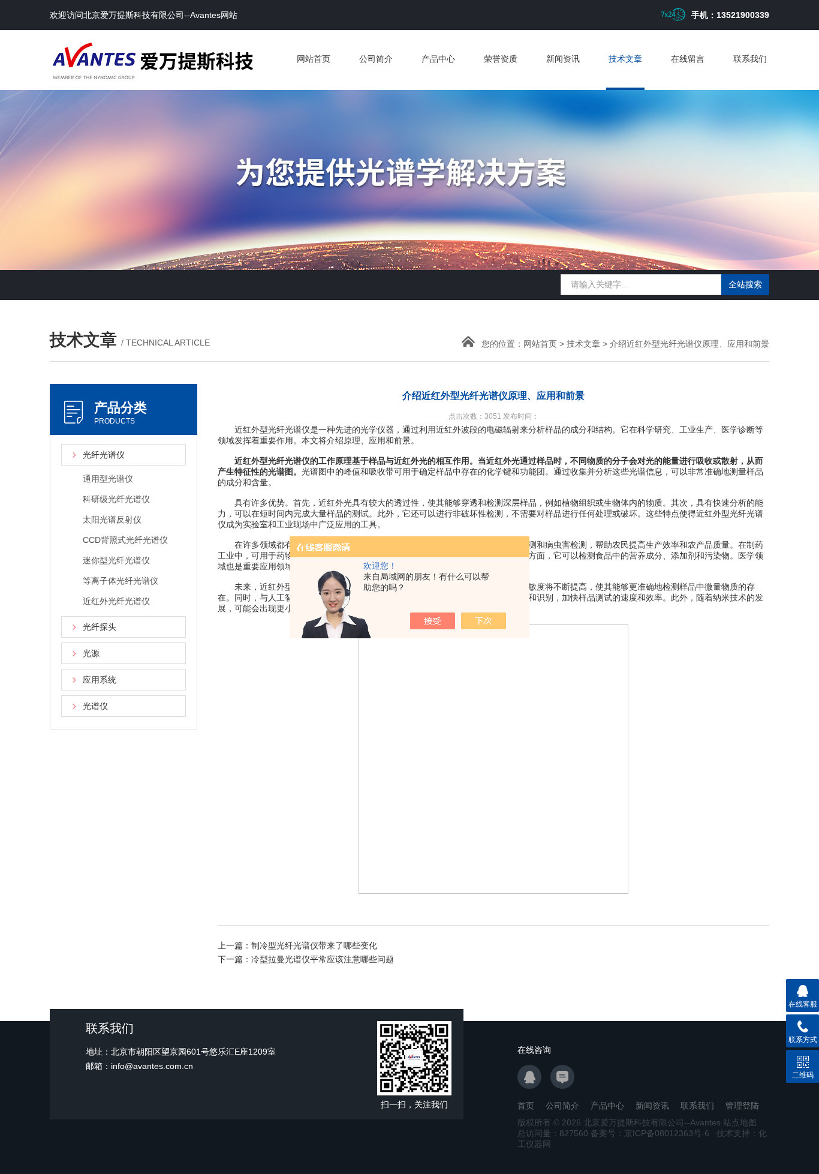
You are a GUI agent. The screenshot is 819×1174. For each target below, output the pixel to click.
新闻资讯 (563, 59)
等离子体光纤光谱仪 (120, 581)
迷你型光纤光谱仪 (116, 560)
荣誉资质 (500, 59)
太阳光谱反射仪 (112, 519)
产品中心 (438, 59)
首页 (525, 1105)
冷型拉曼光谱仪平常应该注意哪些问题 (322, 959)
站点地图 (740, 1122)
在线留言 (687, 59)
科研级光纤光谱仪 (116, 499)
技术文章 (625, 59)
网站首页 (313, 59)
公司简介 (376, 59)
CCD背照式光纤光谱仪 (125, 540)
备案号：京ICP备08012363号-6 (650, 1133)
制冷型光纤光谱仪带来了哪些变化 (314, 945)
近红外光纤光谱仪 (116, 601)
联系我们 (750, 59)
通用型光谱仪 (108, 479)
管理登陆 (742, 1105)
